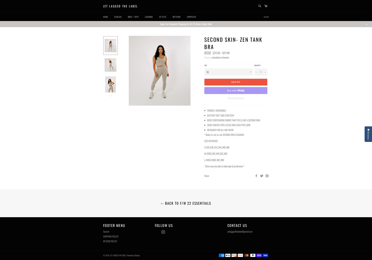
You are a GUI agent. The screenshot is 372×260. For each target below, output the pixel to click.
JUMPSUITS (191, 16)
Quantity (257, 65)
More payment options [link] (236, 97)
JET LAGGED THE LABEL (120, 6)
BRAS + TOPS (133, 16)
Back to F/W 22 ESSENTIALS (187, 203)
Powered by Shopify (133, 255)
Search (106, 231)
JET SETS (162, 16)
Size (205, 65)
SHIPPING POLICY (111, 236)
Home (105, 16)
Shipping (207, 57)
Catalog (117, 16)
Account (266, 16)
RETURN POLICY (110, 241)
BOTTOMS (177, 16)
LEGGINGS (149, 16)
